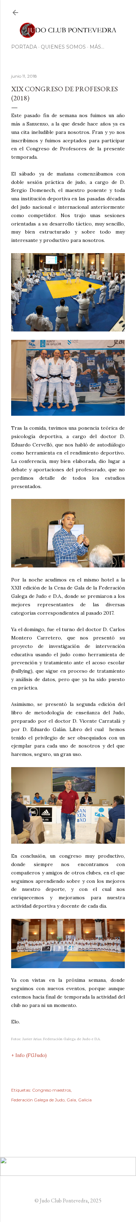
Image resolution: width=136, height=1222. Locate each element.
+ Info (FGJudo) (29, 1055)
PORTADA (24, 47)
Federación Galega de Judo (38, 1099)
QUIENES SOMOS (63, 47)
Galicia (85, 1099)
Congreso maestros (51, 1090)
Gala (71, 1099)
